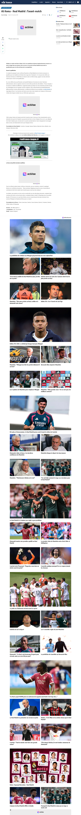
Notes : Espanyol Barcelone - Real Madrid (63, 29)
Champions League (6, 7)
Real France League (40, 133)
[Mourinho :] (76, 25)
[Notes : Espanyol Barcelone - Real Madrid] (76, 31)
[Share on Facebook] (47, 15)
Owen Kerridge (4, 14)
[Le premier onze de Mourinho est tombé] (76, 37)
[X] (68, 2)
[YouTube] (70, 2)
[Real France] (9, 2)
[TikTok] (73, 2)
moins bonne (47, 89)
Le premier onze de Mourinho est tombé (63, 35)
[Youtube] (74, 16)
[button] (65, 2)
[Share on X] (49, 15)
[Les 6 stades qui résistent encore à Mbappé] (76, 43)
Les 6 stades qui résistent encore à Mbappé (64, 41)
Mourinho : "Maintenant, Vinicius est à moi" (64, 23)
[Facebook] (66, 2)
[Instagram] (71, 2)
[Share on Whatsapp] (2, 48)
